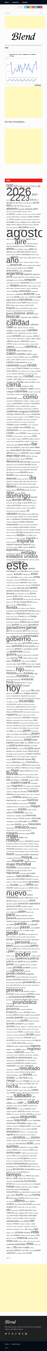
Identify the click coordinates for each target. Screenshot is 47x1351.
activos (36, 217)
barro (37, 300)
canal (23, 336)
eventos (30, 577)
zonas (29, 1253)
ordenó (24, 906)
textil (28, 1172)
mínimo (22, 841)
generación (14, 633)
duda (25, 503)
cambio (32, 330)
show (22, 1132)
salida (9, 1103)
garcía (9, 630)
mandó (8, 788)
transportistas (12, 1192)
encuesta (9, 527)
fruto (28, 616)
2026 (18, 191)
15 (36, 186)
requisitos (20, 1060)
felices (21, 596)
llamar (29, 768)
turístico (27, 1198)
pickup (8, 949)
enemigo (15, 527)
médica (34, 810)
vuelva (32, 1247)
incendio (26, 701)
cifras (35, 373)
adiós (29, 222)
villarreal (8, 1238)
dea (23, 447)
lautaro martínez (33, 754)
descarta (34, 470)
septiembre (15, 1126)
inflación (9, 712)
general (20, 633)
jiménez (36, 731)
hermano (36, 667)
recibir (30, 1034)
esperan (15, 547)
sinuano (28, 1138)
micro (13, 830)
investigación (15, 728)
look (36, 774)
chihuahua (36, 368)
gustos (8, 658)
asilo (39, 283)
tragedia (35, 1187)
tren (39, 1192)
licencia (31, 762)
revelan (34, 1075)
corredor (23, 424)
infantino (21, 709)
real (20, 1031)
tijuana (37, 1176)
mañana (37, 786)
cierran (31, 373)
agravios (13, 239)
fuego (33, 616)
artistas (21, 280)
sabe (33, 1097)
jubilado (28, 737)
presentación (33, 979)
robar (28, 1083)
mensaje (36, 818)
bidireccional (31, 302)
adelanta (17, 222)
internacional (23, 723)
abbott (29, 206)
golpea (15, 643)
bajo (39, 297)
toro (14, 1184)
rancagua (9, 1029)
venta (26, 1221)
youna (31, 1250)
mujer (10, 864)
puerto (8, 1021)
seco (12, 1114)
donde (17, 500)
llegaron (22, 771)
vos (39, 1244)
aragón (30, 268)
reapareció (9, 1035)
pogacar (13, 959)
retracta (27, 1072)
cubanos (18, 439)
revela (27, 1074)
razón (24, 1029)
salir (20, 1102)
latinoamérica (22, 754)
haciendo (9, 664)
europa (8, 577)
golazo (36, 640)
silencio (18, 1135)
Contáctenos (15, 1344)
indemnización (10, 707)
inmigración (9, 717)
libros (24, 762)
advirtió (36, 225)
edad (28, 508)
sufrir (31, 1150)
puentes (26, 1018)
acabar (14, 211)
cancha (8, 338)
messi (8, 824)
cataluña (34, 354)
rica (25, 1077)
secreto (17, 1114)
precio (18, 970)
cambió (9, 333)
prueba (27, 1012)
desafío (28, 464)
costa (27, 427)
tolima (25, 1178)
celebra (8, 359)
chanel (14, 368)
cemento (23, 359)
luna (16, 780)
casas (30, 351)
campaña (29, 333)
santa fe (21, 1111)
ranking (15, 1029)
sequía (22, 1126)
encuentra (27, 525)
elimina (30, 516)
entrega (12, 532)
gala (21, 625)
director (19, 487)
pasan (9, 928)
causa (21, 357)
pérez (29, 940)
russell (36, 1093)
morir (10, 854)
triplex (13, 1195)
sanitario (14, 1111)
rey (20, 1077)
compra (37, 401)
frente (21, 616)
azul (31, 297)
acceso (29, 211)
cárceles (14, 344)
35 (19, 203)
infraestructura (34, 712)
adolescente (36, 222)
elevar (25, 516)
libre (21, 762)
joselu (29, 734)
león (14, 759)
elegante (16, 516)
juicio (26, 743)
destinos (31, 472)
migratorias (21, 833)
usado (19, 1207)
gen (37, 631)
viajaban (30, 1229)
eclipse (8, 505)
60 (12, 206)
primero (14, 990)
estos (32, 568)
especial (26, 544)
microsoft (18, 830)
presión (38, 982)
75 (21, 206)
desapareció (34, 467)
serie (9, 1128)
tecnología (15, 1161)
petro (34, 946)
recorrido (10, 1040)
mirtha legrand (23, 844)
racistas (35, 1026)
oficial (9, 901)
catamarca (9, 357)
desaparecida (17, 467)
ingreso (20, 715)
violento (30, 1238)
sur (14, 1155)
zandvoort (11, 1253)
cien (10, 373)
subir (36, 1147)
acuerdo (17, 219)
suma (10, 1152)
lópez (8, 777)
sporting (30, 1147)
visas (9, 1240)
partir (29, 924)
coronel (16, 425)
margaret (37, 794)
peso (28, 946)
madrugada (34, 783)
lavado (9, 756)
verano (16, 1224)
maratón (33, 791)
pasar (25, 927)
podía (8, 959)
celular (17, 360)
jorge (16, 734)
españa (25, 541)
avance (19, 294)
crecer (35, 430)
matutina (22, 806)
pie (12, 949)
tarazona (13, 1158)
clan (23, 379)
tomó (33, 1178)
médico (9, 813)
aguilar (33, 239)
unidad (10, 1204)
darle (8, 447)
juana (19, 737)
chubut (38, 371)
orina (34, 909)
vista (28, 1241)
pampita (30, 915)
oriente (26, 909)
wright (23, 1250)
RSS (30, 7)
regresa (24, 1049)
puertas (36, 1018)
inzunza (29, 728)
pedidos (32, 930)
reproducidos (29, 1055)
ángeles (34, 258)
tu (7, 1197)
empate (35, 519)
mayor (35, 806)
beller (24, 302)
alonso (9, 252)
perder (9, 939)
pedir (12, 933)
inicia (29, 715)
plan (11, 951)
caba (29, 317)
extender (28, 585)
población (35, 952)
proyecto (11, 1011)
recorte (17, 1040)
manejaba (14, 789)
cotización (12, 430)
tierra (28, 1175)
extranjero (35, 585)
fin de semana (20, 602)
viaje (35, 1229)
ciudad (28, 376)
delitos (29, 456)
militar (26, 837)
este (17, 565)
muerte (18, 861)
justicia (19, 745)
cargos (32, 344)
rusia (32, 1093)
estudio (18, 574)
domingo (18, 495)
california (34, 324)
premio (10, 976)
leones (28, 759)
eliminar (35, 517)
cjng (19, 379)
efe (14, 511)
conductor (33, 406)
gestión (36, 633)
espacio (8, 542)
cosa (21, 427)
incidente (19, 704)
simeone (9, 1138)
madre (15, 782)
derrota (21, 465)
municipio (19, 868)
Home (7, 1344)
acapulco (24, 211)
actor (11, 219)
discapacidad (26, 487)
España (24, 2)
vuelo (19, 1247)
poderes (33, 956)
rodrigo (24, 1087)
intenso (22, 720)
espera (33, 544)
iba (35, 691)
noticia (36, 888)
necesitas (35, 879)
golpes (20, 643)
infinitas (33, 709)
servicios (23, 1129)
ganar (31, 627)
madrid (25, 782)
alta (18, 252)
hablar (16, 660)
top (14, 1181)
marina (24, 797)
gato (25, 631)
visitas (25, 1241)
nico (7, 885)
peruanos (17, 946)
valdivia (34, 1210)
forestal (32, 608)
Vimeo (36, 7)
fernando (18, 598)
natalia (8, 879)
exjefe (33, 580)
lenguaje (8, 759)
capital (38, 339)
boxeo (14, 311)
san (36, 1106)
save (8, 1114)
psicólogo (9, 1015)
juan (8, 737)
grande (25, 646)
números (12, 897)
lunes (25, 779)
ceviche (8, 368)
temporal (17, 1166)
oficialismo (15, 901)
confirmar (12, 411)
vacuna (28, 1210)
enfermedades (24, 527)
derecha (16, 464)
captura (9, 341)
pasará (33, 928)
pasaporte (15, 928)
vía (26, 1229)
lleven (36, 771)
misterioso (21, 846)
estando (31, 559)
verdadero (27, 1224)
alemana (22, 246)
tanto (35, 1156)
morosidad (18, 855)
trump (36, 1194)
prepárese (25, 980)
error (26, 535)
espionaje (25, 547)
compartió (9, 401)
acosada (9, 217)
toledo (20, 1178)
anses (21, 262)
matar (32, 803)
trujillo (30, 1195)
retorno (21, 1072)
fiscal (15, 605)
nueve (30, 890)
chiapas (25, 368)
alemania (29, 246)
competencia (17, 401)
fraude (37, 614)
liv (20, 768)
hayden (38, 664)
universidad (22, 1204)
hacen (33, 661)
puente (19, 1017)
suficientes (25, 1150)
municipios (26, 868)
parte (12, 924)
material (9, 807)
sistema (14, 1140)
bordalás (29, 308)
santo (33, 1111)
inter (35, 720)
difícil (21, 484)
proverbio (25, 1006)
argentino (28, 274)
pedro (22, 934)
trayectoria (34, 1192)
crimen (22, 433)
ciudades (9, 379)
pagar (28, 912)
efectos (17, 511)
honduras (27, 679)
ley (33, 759)
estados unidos (22, 556)
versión (14, 1226)
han (23, 663)
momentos (19, 849)
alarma (29, 243)
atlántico (34, 286)
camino (15, 333)
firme (11, 605)
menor (21, 818)
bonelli (24, 308)
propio (10, 1005)
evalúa (25, 577)
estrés (30, 571)
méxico (22, 827)
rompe (20, 1090)
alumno (28, 252)
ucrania (11, 1201)
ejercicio (23, 511)
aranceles (12, 270)
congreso (23, 411)
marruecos (11, 800)
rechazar (22, 1035)
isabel (37, 728)
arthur (16, 280)
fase (16, 594)
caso (11, 353)
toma (29, 1178)
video (11, 1235)
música (9, 870)
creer (17, 433)
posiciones (34, 968)
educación (9, 511)
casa (11, 349)
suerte (20, 1150)
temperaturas (33, 1164)
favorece (21, 594)
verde (33, 1224)
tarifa (17, 1158)
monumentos (10, 851)
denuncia (12, 461)
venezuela (12, 1220)
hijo (20, 669)
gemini (33, 631)
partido (21, 923)
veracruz (9, 1224)
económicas (25, 505)
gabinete (8, 625)
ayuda (16, 297)
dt (22, 503)
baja (35, 297)
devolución (25, 479)
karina (27, 745)
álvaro (13, 254)
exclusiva (17, 580)
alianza (26, 249)
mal (24, 786)
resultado (29, 1068)
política (21, 961)
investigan (23, 728)
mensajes (9, 821)
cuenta (25, 439)
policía (34, 958)
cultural (12, 441)
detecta (17, 475)
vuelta (26, 1247)
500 (8, 205)
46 (31, 203)
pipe (33, 949)
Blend (7, 2)
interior (16, 723)
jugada (10, 742)
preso (23, 985)
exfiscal (23, 580)
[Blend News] (23, 36)
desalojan (9, 467)
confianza (19, 409)
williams (17, 1250)
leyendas (9, 762)
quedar (10, 1023)
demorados (16, 459)
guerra (11, 654)
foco (19, 608)
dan (16, 445)
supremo (9, 1156)
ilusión (21, 693)
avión (8, 297)
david (16, 447)
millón (12, 840)
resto (17, 1069)
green (8, 649)
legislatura (34, 756)
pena (32, 934)
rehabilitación (10, 1052)
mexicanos (10, 828)
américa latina (35, 254)
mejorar (18, 816)
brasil (18, 311)
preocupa (25, 977)
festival (26, 599)
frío (25, 616)
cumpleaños (19, 441)
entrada (37, 530)
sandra (28, 1109)
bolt (20, 308)
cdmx (35, 356)
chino (19, 371)
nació (29, 870)
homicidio (17, 680)
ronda (24, 1090)
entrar (8, 532)
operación (23, 903)
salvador (19, 1106)
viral (36, 1238)
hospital (26, 686)
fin (12, 602)
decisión (26, 450)
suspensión (25, 1156)
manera (26, 789)
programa (9, 1003)
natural (13, 879)
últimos (27, 1201)
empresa (30, 522)
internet (36, 723)
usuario (34, 1207)
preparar (9, 980)
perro (8, 943)
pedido (27, 930)
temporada (10, 1166)
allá (35, 249)
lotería (16, 777)
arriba (37, 277)
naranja (9, 876)
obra (27, 898)
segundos (9, 1120)
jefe (32, 731)
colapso (30, 389)
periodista (35, 940)
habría (23, 661)
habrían (28, 661)
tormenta (19, 1181)
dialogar (16, 481)
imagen (27, 693)
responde (34, 1063)
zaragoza (19, 1253)
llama (24, 768)
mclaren (15, 810)
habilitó (25, 658)
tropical (26, 1195)
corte (15, 427)
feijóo (15, 596)
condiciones (25, 406)
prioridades (23, 994)
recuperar (36, 1040)
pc (23, 930)
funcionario (30, 619)
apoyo (38, 265)
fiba (30, 599)
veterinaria (9, 1229)
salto (25, 1103)
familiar (9, 591)
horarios (23, 683)
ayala (11, 297)
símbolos (33, 1135)
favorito (27, 594)
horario (17, 683)
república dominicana (19, 1057)
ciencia (14, 374)
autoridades (34, 291)
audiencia (23, 288)
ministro (37, 841)
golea (8, 643)
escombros (16, 538)
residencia (10, 1063)
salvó (25, 1106)
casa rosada (21, 351)
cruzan (8, 439)
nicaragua (33, 881)
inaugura (37, 698)
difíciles (25, 484)
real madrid (26, 1032)
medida (18, 812)
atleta (8, 288)
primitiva (32, 991)
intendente (34, 718)
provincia (12, 1009)
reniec (33, 1052)
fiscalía (21, 604)
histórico (20, 674)
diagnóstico (9, 481)
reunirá (14, 1075)
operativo (34, 903)
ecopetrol (18, 508)
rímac (34, 1081)
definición (32, 453)
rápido (19, 1029)
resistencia (19, 1063)
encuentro (34, 525)
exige (29, 580)
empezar (9, 522)
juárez (23, 737)
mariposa (35, 797)
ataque (14, 285)
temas (33, 1161)
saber (9, 1099)
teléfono (21, 1161)
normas (21, 888)
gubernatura (26, 652)
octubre (36, 898)
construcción (19, 414)
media (22, 809)
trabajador (37, 1184)
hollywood (13, 676)
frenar (8, 616)
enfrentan (19, 530)
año (12, 260)
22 (15, 197)
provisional (23, 1009)
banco (15, 299)
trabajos (18, 1187)
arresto (32, 277)
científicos (21, 374)
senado (21, 1123)
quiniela (10, 1026)
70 (15, 206)
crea (20, 430)
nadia (32, 873)
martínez (32, 800)
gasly (14, 631)
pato (20, 930)
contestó (14, 417)
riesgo (10, 1080)
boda (32, 305)
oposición (10, 906)
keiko (36, 746)
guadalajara (28, 649)
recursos (9, 1043)
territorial (38, 1169)
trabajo (10, 1186)
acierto (34, 214)
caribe (36, 344)
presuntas (28, 985)
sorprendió (37, 1144)
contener (28, 414)
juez (34, 739)
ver (32, 1221)
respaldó (27, 1063)
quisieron (23, 1026)
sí (24, 1132)
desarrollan (19, 469)
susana (18, 1156)
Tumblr (38, 7)
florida (11, 607)
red (14, 1043)
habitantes (30, 658)
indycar (34, 707)
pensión (23, 937)
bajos (8, 300)
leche (19, 756)
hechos (10, 667)
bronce (31, 311)
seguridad (20, 1120)
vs (15, 1247)
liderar (8, 765)
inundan (23, 725)
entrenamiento (28, 532)
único (32, 1201)
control (31, 417)
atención (23, 286)
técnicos (8, 1161)
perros (12, 943)
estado (28, 552)
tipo (8, 1178)
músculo (33, 868)
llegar (15, 770)
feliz (28, 596)
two (7, 1201)
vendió (26, 1218)
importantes (32, 696)
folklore (23, 608)
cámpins (34, 333)
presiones (17, 985)
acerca (29, 214)
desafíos (34, 464)
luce (20, 777)
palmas (24, 915)
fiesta (33, 599)
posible (17, 967)
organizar (20, 909)
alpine (14, 252)
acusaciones (35, 219)
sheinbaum (13, 1131)
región (21, 1046)
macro (8, 783)
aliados (21, 249)
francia (21, 613)
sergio (38, 1126)
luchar (29, 777)
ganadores (15, 627)
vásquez (35, 1213)
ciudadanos (37, 377)
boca (28, 305)
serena (33, 1126)
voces (36, 1244)
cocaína (10, 388)
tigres (33, 1176)
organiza (30, 906)
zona (24, 1253)
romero (15, 1090)
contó (25, 417)
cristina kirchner (18, 436)
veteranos (33, 1226)
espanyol (18, 544)
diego (28, 481)
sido (35, 1132)
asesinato (24, 282)
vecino (15, 1215)
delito (23, 456)
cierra (27, 373)
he (7, 667)
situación (24, 1140)
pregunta (30, 974)
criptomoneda (36, 433)
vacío (21, 1210)
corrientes (35, 425)
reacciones (35, 1029)
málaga (28, 786)
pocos (13, 956)
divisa (20, 489)
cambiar (24, 331)
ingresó (25, 715)
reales (32, 1032)
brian (22, 311)
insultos (26, 717)
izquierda (20, 731)
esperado (9, 547)
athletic (30, 286)
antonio (36, 262)
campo (8, 336)
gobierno (18, 638)
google (35, 643)
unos (29, 1204)
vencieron (15, 1218)
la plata (29, 748)
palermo (18, 915)
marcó (28, 794)
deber (37, 447)
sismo (35, 1137)
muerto (27, 861)
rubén (35, 1089)
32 (17, 203)
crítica (25, 436)
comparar (38, 85)
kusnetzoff (21, 748)
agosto (25, 232)
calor (15, 328)
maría (17, 797)
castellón (21, 354)
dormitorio (9, 503)
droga (19, 503)
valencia (10, 1213)
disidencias (34, 487)
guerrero (20, 655)
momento (10, 849)
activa (17, 217)
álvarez (34, 252)
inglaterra (12, 714)
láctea (14, 751)
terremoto (18, 1169)
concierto (35, 403)
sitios (18, 1140)
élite (7, 519)
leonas (21, 759)
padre (22, 911)
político (34, 961)
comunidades (26, 403)
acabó (19, 211)
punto (24, 1020)
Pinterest (41, 7)
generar (25, 633)
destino (24, 472)
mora (16, 851)
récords (33, 1038)
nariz (33, 876)
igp (11, 693)
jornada (20, 734)
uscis (26, 1207)
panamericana (22, 918)
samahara (31, 1106)
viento (22, 1235)
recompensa (10, 1038)
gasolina (19, 631)
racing (30, 1027)
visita (15, 1241)
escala (34, 535)
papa (15, 921)
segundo (28, 1116)
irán (33, 728)
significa (10, 1134)
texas (23, 1172)
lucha (24, 777)
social (37, 1140)
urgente (38, 1204)
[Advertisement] (25, 22)
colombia (20, 391)
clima (13, 384)
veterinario (16, 1229)
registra (35, 1045)
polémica (22, 958)
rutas (11, 1097)
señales (34, 1123)
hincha (27, 670)
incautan (16, 702)
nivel (36, 885)
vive (34, 1241)
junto (13, 745)
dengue (23, 459)
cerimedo (12, 365)
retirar (8, 1072)
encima (21, 525)
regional (27, 1046)
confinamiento (27, 409)
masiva (15, 803)
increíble (25, 704)
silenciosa (24, 1135)
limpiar (34, 765)
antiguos (31, 262)
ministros (9, 844)
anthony (25, 262)
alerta (10, 248)
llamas (33, 768)
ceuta (31, 365)
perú (9, 946)
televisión (27, 1161)
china (14, 371)
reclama (37, 1035)
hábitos (9, 661)
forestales (9, 611)
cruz (34, 435)
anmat (39, 258)
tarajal (8, 1158)
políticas (28, 961)
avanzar (29, 293)
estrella (18, 571)
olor (27, 901)
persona (22, 942)
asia (36, 283)
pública (16, 1015)
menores (28, 818)
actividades (23, 217)
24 (31, 199)
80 (23, 206)
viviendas (20, 1244)
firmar (8, 605)
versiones (20, 1226)
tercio (38, 1166)
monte (36, 849)
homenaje (9, 680)
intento (31, 720)
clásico (34, 379)
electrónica (9, 516)
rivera (20, 1084)
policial (16, 961)
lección (15, 756)
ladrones (19, 751)
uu (8, 1209)
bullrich (36, 314)
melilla (23, 815)
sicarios (31, 1132)
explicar (35, 582)
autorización (10, 294)
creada (24, 430)
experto (17, 582)
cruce (29, 436)
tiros (11, 1178)
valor (26, 1213)
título (15, 1178)
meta (12, 824)
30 (7, 203)
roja (28, 1087)
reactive (15, 1032)
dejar (9, 455)
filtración (8, 602)
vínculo (14, 1238)
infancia (16, 709)
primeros (27, 991)
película (28, 934)
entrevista (37, 532)
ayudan (22, 297)
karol (31, 745)
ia (32, 690)
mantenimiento (33, 788)
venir (21, 1221)
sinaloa (19, 1137)
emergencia (26, 519)
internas (31, 723)
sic (27, 1132)
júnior (38, 743)
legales (28, 756)
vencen (9, 1218)
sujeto (36, 1150)
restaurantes (10, 1069)
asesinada (9, 283)
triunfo (19, 1194)
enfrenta (33, 527)
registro (9, 1049)
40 (27, 203)
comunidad (17, 403)
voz (12, 1247)
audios (29, 288)
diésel (32, 481)
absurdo (8, 211)
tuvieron (36, 1198)
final (29, 601)
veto (21, 1229)
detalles (10, 475)
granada (17, 645)
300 (10, 203)
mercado (22, 821)
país (10, 914)
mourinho (34, 854)
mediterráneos (10, 815)
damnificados (10, 445)
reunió (33, 1072)
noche (9, 887)
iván (15, 731)
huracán (27, 691)
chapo (19, 368)
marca (9, 794)
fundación (17, 622)
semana (36, 1120)
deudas (19, 479)
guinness (29, 655)
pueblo (27, 1015)
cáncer (36, 336)
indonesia (29, 707)
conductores (10, 409)
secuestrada (37, 1114)
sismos (9, 1140)
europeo (20, 577)
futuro (36, 622)
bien (36, 302)
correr (29, 425)
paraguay (24, 921)
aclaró (38, 214)
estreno (24, 571)
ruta (7, 1097)
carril (38, 347)
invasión (30, 725)
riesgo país (19, 1081)
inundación (17, 725)
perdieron (24, 939)
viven (38, 1241)
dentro (29, 458)
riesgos (26, 1081)
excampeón (9, 580)
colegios (10, 392)
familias (17, 591)
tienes (23, 1176)
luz (37, 779)
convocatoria (23, 422)
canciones (20, 339)
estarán (37, 559)
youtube (37, 1250)
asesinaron (16, 283)
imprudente (16, 698)
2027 (35, 194)
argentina (14, 273)
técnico (34, 1158)
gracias (9, 646)
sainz (25, 1099)
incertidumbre (11, 704)
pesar (23, 946)
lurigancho (32, 780)
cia (7, 373)
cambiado (16, 331)
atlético (12, 288)
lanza (30, 751)
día (32, 477)
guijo (24, 655)
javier (27, 730)
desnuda (17, 472)
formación (23, 611)
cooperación (31, 422)
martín (24, 800)
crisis (9, 435)
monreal (31, 849)
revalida (19, 1075)
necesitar (28, 879)
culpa (8, 441)
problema (29, 996)
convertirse (26, 419)
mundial (23, 863)
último (19, 1200)
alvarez (8, 254)
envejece (9, 535)
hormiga (29, 683)
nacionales (22, 873)
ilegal (16, 693)
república (36, 1055)
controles (9, 419)
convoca (15, 422)
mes (35, 821)
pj (7, 952)
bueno (10, 313)
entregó (19, 532)
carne (16, 347)
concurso (10, 406)
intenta (26, 720)
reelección (21, 1043)
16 (38, 186)
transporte (24, 1189)
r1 (27, 1026)
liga (16, 765)
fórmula (31, 611)
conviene (33, 419)
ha (20, 657)
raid (40, 1026)
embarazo (16, 519)
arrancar (21, 277)
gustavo (35, 655)
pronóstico (25, 1002)
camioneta (22, 333)
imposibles (9, 698)
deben (32, 447)
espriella (12, 550)
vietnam (27, 1235)
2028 (7, 200)
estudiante (36, 571)
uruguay (10, 1207)
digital (34, 484)
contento (9, 417)
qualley (31, 1021)
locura (28, 774)
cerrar (23, 365)
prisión (30, 993)
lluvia (12, 773)
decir (19, 450)
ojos (24, 901)
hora (9, 682)
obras (31, 898)
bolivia (17, 308)
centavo (32, 359)
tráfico (30, 1187)
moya (26, 857)
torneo (9, 1184)
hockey (28, 673)
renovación (9, 1055)
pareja (35, 920)
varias (30, 1213)
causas (26, 357)
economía (16, 505)
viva (31, 1241)
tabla (31, 1156)
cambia (9, 330)
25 (35, 200)
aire (21, 242)
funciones (9, 622)
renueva (16, 1055)
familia (33, 587)
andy (29, 258)
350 (22, 203)
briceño (26, 311)
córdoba (10, 424)
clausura (27, 382)
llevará (32, 771)
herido (28, 666)
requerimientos (10, 1060)
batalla (8, 303)
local (24, 774)
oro (37, 909)
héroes (9, 670)
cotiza (33, 428)
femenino (33, 596)
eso (37, 538)
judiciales (9, 740)
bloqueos (23, 305)
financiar (34, 602)
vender (21, 1218)
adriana (19, 225)
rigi (31, 1081)
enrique (31, 530)
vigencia (33, 1235)
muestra (33, 861)
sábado (22, 1095)
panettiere (30, 918)
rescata (27, 1060)
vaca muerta (15, 1210)
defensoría (17, 453)
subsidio (8, 1150)
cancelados (28, 336)
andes (25, 258)
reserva (32, 1060)
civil (15, 379)
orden (18, 906)
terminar (9, 1169)
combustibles (10, 394)
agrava (8, 239)
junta (7, 745)
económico (32, 505)
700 (18, 206)
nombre (16, 888)
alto (22, 252)
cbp (30, 357)
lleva (28, 771)
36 (24, 203)
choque (33, 371)
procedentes (10, 1000)
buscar (13, 316)
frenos (16, 616)
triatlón (8, 1195)
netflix (14, 882)
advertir (25, 225)
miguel (28, 833)
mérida (29, 821)
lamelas (25, 751)
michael (8, 830)
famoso (25, 590)
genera (8, 633)
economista (10, 508)
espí (20, 547)
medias (29, 810)
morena (21, 851)
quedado (36, 1021)
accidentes (18, 214)
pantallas (9, 921)
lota (13, 777)
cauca (15, 357)
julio (35, 743)
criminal (29, 433)
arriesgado (10, 280)
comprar (8, 403)
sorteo (12, 1146)
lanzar (36, 751)
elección (21, 514)
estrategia (11, 571)
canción (13, 338)
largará (15, 754)
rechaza (15, 1035)
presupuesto (35, 985)
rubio (7, 1093)
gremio (12, 649)
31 (14, 203)
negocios (9, 882)
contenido (35, 414)
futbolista (30, 622)
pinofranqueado (26, 949)
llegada (38, 768)
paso (37, 928)
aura (22, 290)
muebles (8, 861)
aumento (9, 291)
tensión (33, 1166)
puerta (31, 1018)
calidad (17, 323)
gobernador (30, 636)
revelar (10, 1077)
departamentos (35, 462)
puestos (13, 1021)
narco (14, 876)
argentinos (36, 274)
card (19, 344)
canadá (16, 335)
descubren (10, 472)
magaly (8, 786)
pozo (7, 971)
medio (31, 813)
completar (26, 401)
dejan (38, 453)
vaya (7, 1215)
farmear (10, 593)
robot (36, 1083)
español (9, 544)
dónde (26, 499)
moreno (27, 851)
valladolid (21, 1213)
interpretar (9, 725)
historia (11, 673)
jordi (12, 734)
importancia (16, 696)
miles (21, 837)
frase (33, 614)
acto (7, 219)
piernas (19, 949)
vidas (8, 1235)
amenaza (26, 254)
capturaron (25, 341)
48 (34, 202)
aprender (9, 268)
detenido (11, 478)
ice (38, 690)
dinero (11, 486)
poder (23, 954)
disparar (8, 490)
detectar (23, 475)
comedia (17, 394)
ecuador (23, 508)
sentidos (8, 1126)
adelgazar (23, 222)
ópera (15, 904)
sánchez (11, 1108)
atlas (39, 286)
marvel (8, 803)
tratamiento (26, 1192)
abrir (35, 209)
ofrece (21, 901)
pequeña (32, 937)
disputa (14, 490)
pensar (18, 937)
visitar (20, 1241)
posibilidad (9, 968)
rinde (37, 1081)
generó (31, 633)
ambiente (18, 254)
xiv (27, 1250)
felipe (25, 596)
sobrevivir (31, 1140)
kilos (14, 748)
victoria (27, 1232)
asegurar (30, 279)
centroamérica (20, 362)
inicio (33, 715)
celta (13, 360)
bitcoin (18, 305)
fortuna (37, 611)
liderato (13, 765)
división (27, 490)
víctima (19, 1232)
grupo (18, 648)
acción (25, 214)
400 (29, 203)
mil (32, 833)
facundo (10, 588)
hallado (14, 664)
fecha (33, 593)
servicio (16, 1129)
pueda (32, 1015)
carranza (21, 347)
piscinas (37, 949)
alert (35, 246)
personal (33, 943)
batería (14, 303)
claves (38, 382)
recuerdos (29, 1040)
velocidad (32, 1215)
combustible (37, 392)
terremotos (30, 1169)
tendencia (25, 1166)
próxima (29, 1009)
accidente (10, 214)
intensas (9, 720)
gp (39, 643)
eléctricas (35, 514)
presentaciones (11, 982)
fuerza (15, 619)
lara (7, 754)
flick (27, 605)
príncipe (16, 994)
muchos (35, 858)
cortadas (9, 428)
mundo (11, 867)
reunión (9, 1075)
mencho (9, 818)
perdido (17, 939)
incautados (9, 702)
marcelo (22, 794)
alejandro (15, 246)
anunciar (16, 265)
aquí (25, 268)
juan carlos (14, 737)
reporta (21, 1055)
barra (34, 300)
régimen (16, 1046)
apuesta (21, 268)
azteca (27, 297)
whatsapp (9, 1250)
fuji (20, 619)
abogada (21, 209)
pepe (27, 937)
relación (19, 1052)
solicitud (22, 1143)
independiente (20, 707)
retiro (12, 1072)
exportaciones (20, 585)
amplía (21, 258)
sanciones (21, 1109)
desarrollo (26, 470)
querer (26, 1024)
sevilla (34, 1129)
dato (11, 447)
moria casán (34, 851)
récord (27, 1037)
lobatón (20, 774)
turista (21, 1198)
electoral (28, 514)
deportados (9, 464)
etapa (25, 574)
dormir (34, 500)
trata (20, 1192)
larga (11, 754)
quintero (17, 1026)
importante (24, 696)
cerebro (29, 362)
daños (27, 444)
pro (7, 997)
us (15, 1206)
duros (35, 503)
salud (33, 1102)
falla (15, 588)
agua (28, 239)
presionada (9, 985)
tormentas (30, 1180)
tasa (30, 1158)
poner (10, 964)
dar (34, 443)
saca (15, 1099)
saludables (9, 1106)
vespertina (27, 1226)
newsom (25, 882)
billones (13, 305)
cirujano (20, 377)
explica (30, 582)
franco (28, 613)
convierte (9, 422)
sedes (8, 1117)
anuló (8, 265)
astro (7, 286)
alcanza (9, 246)
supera (23, 1153)
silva (28, 1135)
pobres (8, 956)
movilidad (9, 858)
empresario (12, 524)
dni (31, 490)
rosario (29, 1090)
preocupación (33, 977)
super (17, 1152)
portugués (34, 964)
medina (26, 813)
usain (23, 1207)
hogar (36, 674)
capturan (16, 341)
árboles (21, 271)
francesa (13, 614)
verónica (9, 1226)
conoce (34, 411)
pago (32, 912)
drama (15, 503)
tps (32, 1184)
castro (29, 354)
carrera (31, 346)
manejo (20, 788)
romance (9, 1090)
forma (16, 611)
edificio (32, 508)
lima (24, 765)
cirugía (15, 377)
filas (39, 599)
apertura (25, 265)
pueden (37, 1015)
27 (38, 200)
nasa (37, 876)
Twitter (25, 7)
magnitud (16, 785)
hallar (19, 664)
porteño (28, 964)
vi (23, 1229)
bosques (9, 311)
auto (27, 290)
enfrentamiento (10, 530)
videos (17, 1235)
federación (9, 596)
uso (30, 1207)
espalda (14, 542)
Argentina (15, 2)
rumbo (12, 1093)
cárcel (9, 344)
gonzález (27, 643)
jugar (22, 743)
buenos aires (24, 313)
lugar (37, 777)
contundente (17, 419)
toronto (18, 1184)
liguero (20, 765)
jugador (16, 743)
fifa (36, 599)
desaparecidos (25, 467)
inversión (36, 725)
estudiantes (9, 574)
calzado (19, 327)
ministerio (29, 841)
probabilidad (15, 996)
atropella (17, 288)
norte (31, 888)
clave (33, 382)
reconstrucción (19, 1038)
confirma (35, 409)
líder (37, 762)
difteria (30, 484)
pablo (15, 912)
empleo (22, 522)
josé (25, 734)
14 (32, 186)
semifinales (11, 1123)
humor (23, 691)
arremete (27, 277)
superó (36, 1153)
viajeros (8, 1233)
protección (18, 1006)
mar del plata (22, 792)
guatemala (16, 651)
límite (29, 765)
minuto (15, 844)
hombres (32, 676)
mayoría (9, 810)
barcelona (25, 299)
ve (11, 1215)
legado (23, 756)
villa (38, 1235)
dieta (35, 481)
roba (24, 1083)
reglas (18, 1049)
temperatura (20, 1163)
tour (29, 1184)
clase (29, 379)
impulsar (23, 698)
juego (28, 739)
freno (12, 616)
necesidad (20, 879)
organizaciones (11, 909)
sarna (37, 1111)
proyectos (20, 1012)
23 (25, 198)
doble (34, 490)
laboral (37, 748)
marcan (16, 794)
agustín (8, 243)
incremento (31, 704)
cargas (27, 344)
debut (13, 450)
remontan (27, 1052)
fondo (27, 608)
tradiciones (24, 1187)
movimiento (16, 858)
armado (15, 277)
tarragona (24, 1158)
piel (14, 948)
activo (30, 217)
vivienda (10, 1244)
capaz (33, 339)
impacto (34, 693)
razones (28, 1029)
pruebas (33, 1012)
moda (31, 846)
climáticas (25, 386)
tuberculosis (13, 1198)
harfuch (28, 664)
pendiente (13, 937)
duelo (30, 503)
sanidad (33, 1109)
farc (31, 591)
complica (31, 401)
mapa (15, 792)
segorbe (15, 1117)
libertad (15, 762)
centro (10, 362)
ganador (25, 625)
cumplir (26, 441)
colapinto (22, 388)
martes (19, 800)
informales (27, 712)
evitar (36, 576)
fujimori (24, 619)
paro (7, 924)
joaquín (8, 734)
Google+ (33, 7)
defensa (10, 453)
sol (17, 1143)
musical (16, 870)
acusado (10, 222)
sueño (14, 1150)
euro (34, 574)
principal (10, 994)
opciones (9, 904)
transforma (10, 1189)
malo (32, 786)
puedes (10, 1017)
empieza (15, 522)
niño (29, 884)
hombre (23, 676)
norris (26, 888)
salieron (14, 1103)
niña (24, 885)
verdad (22, 1224)
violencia (22, 1237)
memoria (31, 815)
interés (9, 723)
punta (18, 1021)
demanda (34, 456)
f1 (7, 588)
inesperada (9, 709)
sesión (28, 1129)
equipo (21, 535)
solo (30, 1143)
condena (17, 406)
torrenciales (24, 1184)
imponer (8, 696)
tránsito (17, 1189)
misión (30, 844)
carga (23, 344)
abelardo (12, 208)
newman (18, 882)
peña (36, 934)
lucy (33, 777)
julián (30, 742)
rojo (31, 1087)
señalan (29, 1123)
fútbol (23, 621)
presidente (29, 982)
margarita (9, 797)
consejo (9, 414)
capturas (33, 341)
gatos (29, 631)
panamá (11, 918)
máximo (27, 806)
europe (14, 577)
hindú (32, 670)
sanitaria (8, 1111)
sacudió (20, 1099)
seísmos (29, 1120)
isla (7, 731)
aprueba (14, 268)
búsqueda (23, 317)
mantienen (9, 791)
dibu (24, 481)
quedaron (19, 1024)
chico (31, 368)
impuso (28, 698)
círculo (9, 377)
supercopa (30, 1153)
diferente (16, 484)
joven (35, 733)
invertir (8, 728)
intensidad (16, 720)
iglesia (8, 693)
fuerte (9, 619)
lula (12, 780)
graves (37, 646)
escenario (9, 538)
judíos (22, 740)
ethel (29, 574)
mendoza (15, 818)
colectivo (37, 389)
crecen (29, 430)
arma (9, 276)
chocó (28, 371)
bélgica (19, 302)
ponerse (16, 964)
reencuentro (29, 1043)
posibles (27, 967)
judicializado (16, 740)
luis (8, 779)
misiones (36, 844)
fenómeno (9, 599)
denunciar (25, 461)
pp (11, 971)
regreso (34, 1048)
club (31, 386)
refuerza (10, 1046)
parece (29, 921)
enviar (14, 535)
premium (18, 977)
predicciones (15, 973)
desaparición (10, 470)
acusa (29, 219)
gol (32, 640)
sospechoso (23, 1147)
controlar (37, 417)
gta (23, 649)
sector (30, 1114)
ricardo (30, 1078)
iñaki (33, 698)
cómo (30, 396)
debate (27, 447)
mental (16, 821)
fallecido (21, 588)
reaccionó (9, 1032)
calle (9, 327)
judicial (35, 736)
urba (34, 1204)
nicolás (14, 884)
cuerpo (30, 439)
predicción (27, 971)
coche (16, 389)
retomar (16, 1072)
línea (38, 765)
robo (32, 1084)
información (18, 712)
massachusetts (23, 803)
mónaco (25, 849)
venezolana (31, 1218)
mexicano (34, 824)
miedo (23, 830)
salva (15, 1106)
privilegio (37, 994)
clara (26, 379)
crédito (10, 432)
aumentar (34, 288)
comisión (20, 398)
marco (32, 794)
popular (22, 965)
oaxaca (21, 898)
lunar (19, 780)
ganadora (33, 624)
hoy (13, 688)
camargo (31, 327)
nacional (12, 873)
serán (28, 1126)
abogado (29, 209)
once (32, 900)
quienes (31, 1024)
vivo (30, 1243)
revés (17, 1078)
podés (39, 956)
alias (31, 249)
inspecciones (18, 717)
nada (28, 873)
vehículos (23, 1215)
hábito (36, 658)
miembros (29, 830)
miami (33, 827)
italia (11, 731)
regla (13, 1049)
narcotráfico (24, 876)
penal (8, 937)
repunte (34, 1058)
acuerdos (23, 219)
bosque (35, 308)
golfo (11, 643)
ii (13, 693)
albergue (35, 243)
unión (15, 1204)
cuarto (13, 439)
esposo (32, 547)
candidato (27, 338)
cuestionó (37, 439)
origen (30, 909)
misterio (14, 846)
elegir (21, 517)
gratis (31, 646)
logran (32, 774)
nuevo (16, 893)
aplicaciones (32, 265)
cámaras (25, 327)
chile (8, 371)
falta (27, 588)
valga (16, 1213)
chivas (23, 371)
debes (8, 450)
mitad (27, 846)
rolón (34, 1087)
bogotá (10, 307)
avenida (37, 294)
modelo (36, 846)
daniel (20, 444)
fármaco (34, 591)
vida (35, 1231)
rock (20, 1087)
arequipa (28, 271)
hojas (8, 676)
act (13, 217)
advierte (30, 224)
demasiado (9, 459)
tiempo (13, 1174)
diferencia (9, 484)
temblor (9, 1164)
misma (8, 846)
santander (28, 1111)
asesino (32, 283)
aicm (12, 243)
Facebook (28, 7)
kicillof (9, 748)
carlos (10, 346)
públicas (22, 1015)
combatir (30, 392)
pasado (34, 924)
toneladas (9, 1181)
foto (8, 613)
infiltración (27, 709)
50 (37, 202)
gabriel (15, 624)
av (15, 294)
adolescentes (11, 225)
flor (30, 605)
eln (11, 519)
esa (30, 535)
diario (21, 481)
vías (13, 1233)
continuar (20, 417)
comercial (11, 398)
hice (14, 670)
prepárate (17, 979)
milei (12, 836)
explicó (8, 585)
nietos (20, 885)
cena (27, 359)
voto (8, 1247)
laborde (9, 751)
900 (26, 206)
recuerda (22, 1040)
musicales (23, 870)
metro (18, 824)
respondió (10, 1065)
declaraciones (36, 450)
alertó (16, 249)
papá (18, 921)
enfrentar (26, 530)
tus (32, 1198)
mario (30, 797)
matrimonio (16, 806)
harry (33, 664)
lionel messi (10, 768)
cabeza (35, 317)
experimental (10, 582)
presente (19, 982)
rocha (12, 1086)
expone (13, 585)
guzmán (14, 658)
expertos (23, 582)
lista (17, 767)
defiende (25, 453)
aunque (15, 291)
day (20, 447)
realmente (37, 1032)
